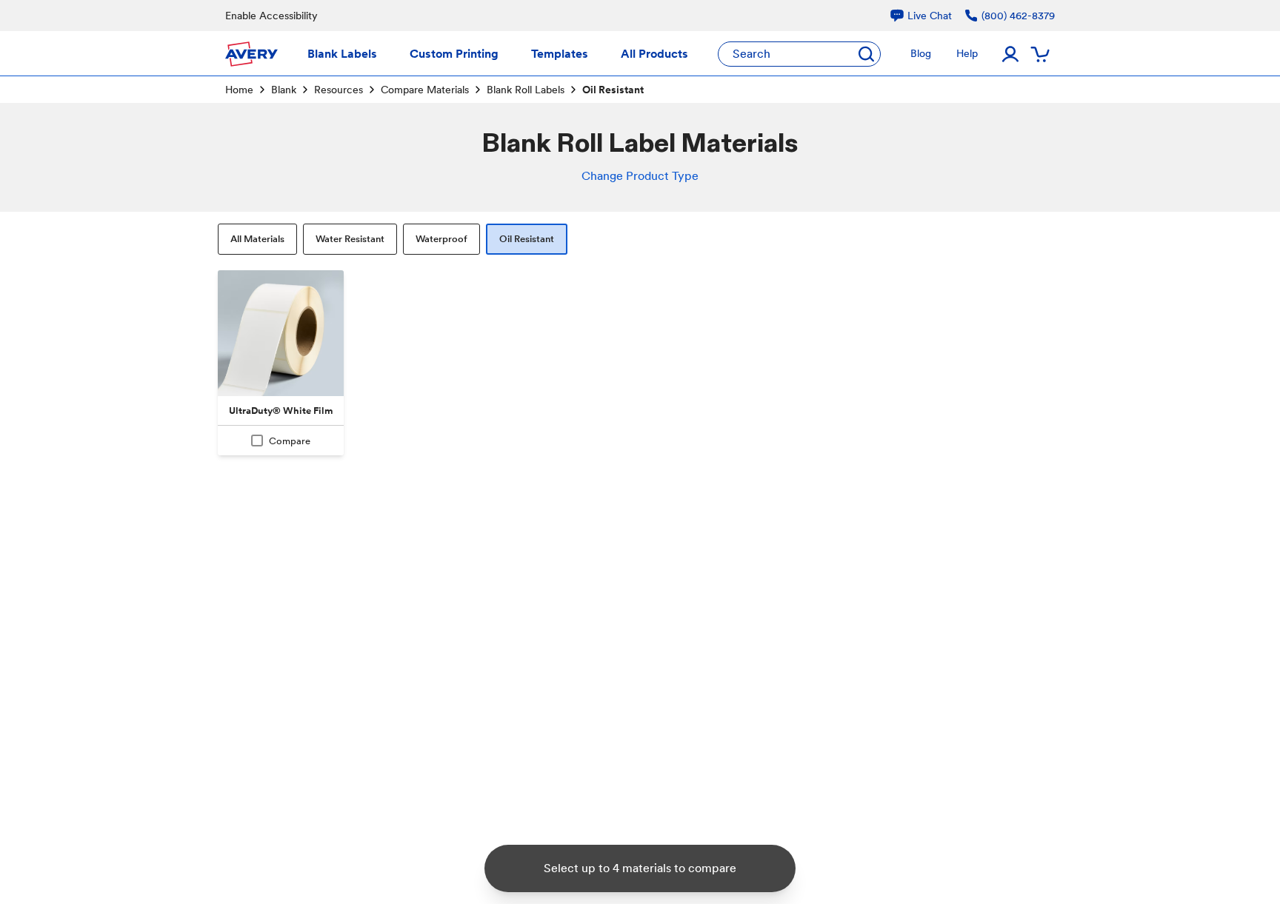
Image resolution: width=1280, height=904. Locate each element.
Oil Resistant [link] (613, 90)
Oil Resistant (526, 238)
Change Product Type (640, 176)
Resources (338, 90)
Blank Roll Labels (525, 90)
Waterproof (441, 238)
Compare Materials (425, 90)
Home (239, 90)
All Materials (257, 238)
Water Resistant (350, 238)
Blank (283, 90)
